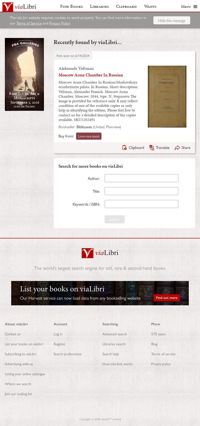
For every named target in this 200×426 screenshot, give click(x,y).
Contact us (12, 333)
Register (60, 343)
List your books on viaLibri (24, 343)
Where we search (18, 383)
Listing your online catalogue (25, 373)
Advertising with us (19, 363)
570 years (158, 333)
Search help (110, 353)
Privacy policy (160, 363)
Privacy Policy (59, 23)
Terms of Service (29, 23)
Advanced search (114, 333)
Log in (58, 333)
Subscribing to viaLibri (21, 353)
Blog (154, 343)
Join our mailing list (18, 393)
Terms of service (163, 353)
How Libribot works (117, 363)
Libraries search (113, 343)
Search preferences (67, 353)
